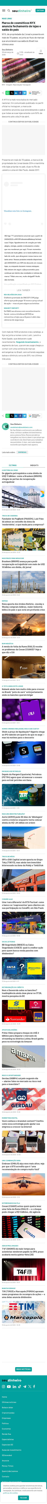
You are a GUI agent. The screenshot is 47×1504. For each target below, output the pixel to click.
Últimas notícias (9, 1402)
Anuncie (5, 1460)
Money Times (7, 1466)
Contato (5, 1476)
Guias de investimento (11, 1450)
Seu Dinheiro (7, 49)
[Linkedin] (14, 1386)
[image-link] (23, 497)
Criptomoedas (8, 1413)
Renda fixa (6, 1434)
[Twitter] (29, 1386)
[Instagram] (3, 1386)
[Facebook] (34, 1386)
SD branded (7, 1455)
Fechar (23, 1498)
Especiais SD (7, 1444)
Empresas (22, 452)
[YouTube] (9, 1386)
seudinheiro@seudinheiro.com (21, 427)
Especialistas (8, 1439)
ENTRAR (40, 10)
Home (4, 1397)
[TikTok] (19, 1386)
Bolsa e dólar (7, 1407)
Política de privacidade (12, 1482)
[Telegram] (24, 1386)
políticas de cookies (10, 1493)
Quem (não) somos (10, 1471)
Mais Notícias (23, 1369)
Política (5, 1423)
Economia (6, 1428)
